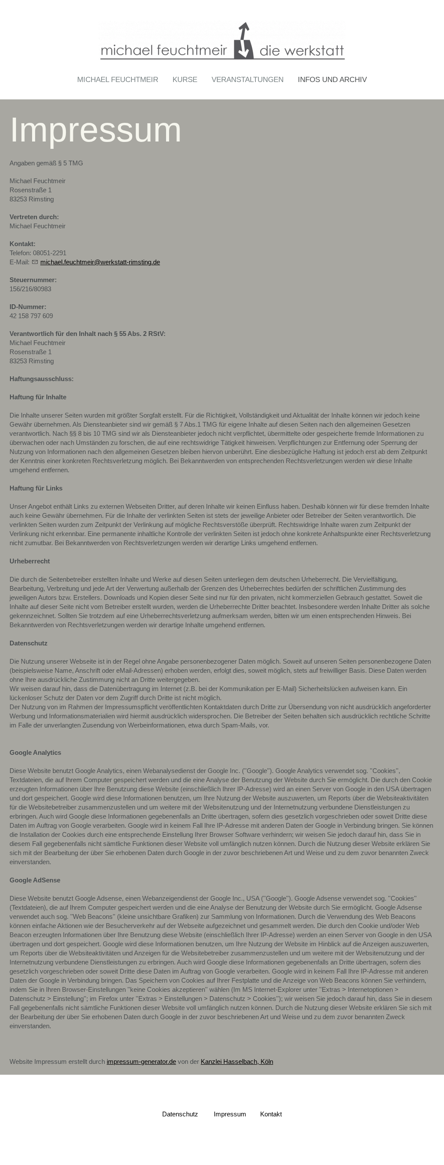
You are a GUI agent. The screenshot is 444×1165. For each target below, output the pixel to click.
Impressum (230, 1114)
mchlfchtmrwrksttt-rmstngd (98, 262)
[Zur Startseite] (222, 38)
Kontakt (271, 1114)
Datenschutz (180, 1114)
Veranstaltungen (248, 80)
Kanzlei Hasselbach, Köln (237, 1061)
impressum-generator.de (141, 1061)
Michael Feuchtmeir (117, 80)
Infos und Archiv (332, 80)
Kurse (185, 80)
